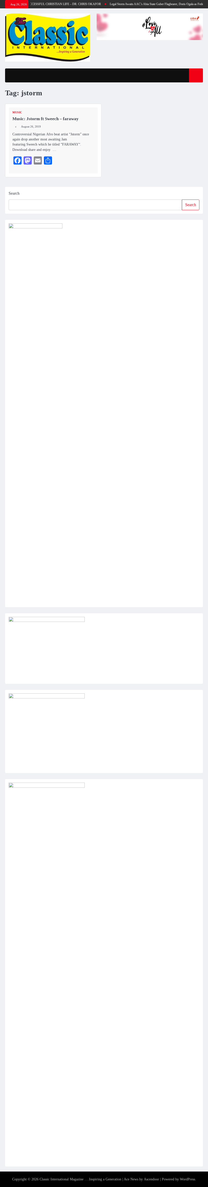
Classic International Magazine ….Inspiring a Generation (80, 1179)
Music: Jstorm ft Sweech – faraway (45, 118)
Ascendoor (151, 1179)
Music (17, 112)
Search (14, 193)
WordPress (187, 1179)
